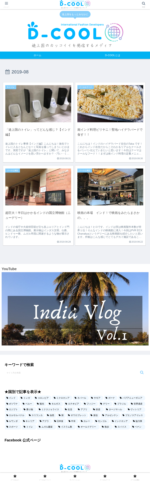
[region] (75, 309)
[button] (142, 372)
